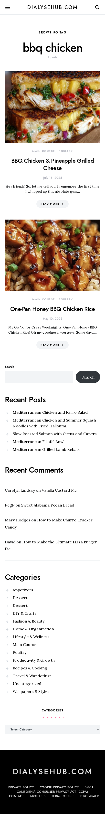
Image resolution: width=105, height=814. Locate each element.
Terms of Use (63, 796)
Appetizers (23, 589)
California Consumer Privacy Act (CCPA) (52, 792)
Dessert (20, 597)
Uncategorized (27, 683)
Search (9, 367)
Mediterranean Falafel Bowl (38, 441)
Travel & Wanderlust (32, 675)
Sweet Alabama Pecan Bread (47, 505)
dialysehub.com (52, 7)
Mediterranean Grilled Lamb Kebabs (47, 449)
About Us (38, 796)
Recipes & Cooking (30, 668)
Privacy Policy (21, 787)
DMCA (89, 787)
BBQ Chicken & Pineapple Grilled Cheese (52, 164)
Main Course (43, 151)
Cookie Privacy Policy (59, 787)
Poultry (66, 151)
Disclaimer (89, 796)
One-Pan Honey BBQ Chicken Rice (52, 309)
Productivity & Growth (34, 660)
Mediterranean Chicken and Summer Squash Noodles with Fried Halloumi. (54, 423)
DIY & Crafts (24, 613)
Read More (50, 204)
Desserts (21, 605)
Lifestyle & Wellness (31, 636)
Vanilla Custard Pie (59, 490)
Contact (16, 796)
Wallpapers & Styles (31, 691)
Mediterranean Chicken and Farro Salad (50, 412)
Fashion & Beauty (28, 621)
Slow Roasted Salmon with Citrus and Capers (55, 433)
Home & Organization (33, 628)
